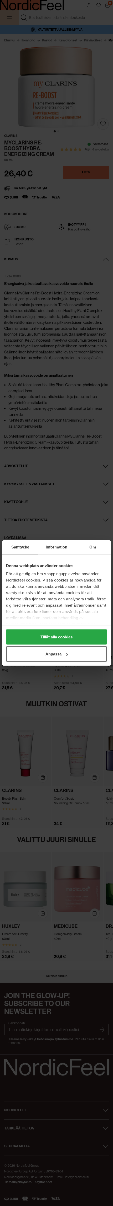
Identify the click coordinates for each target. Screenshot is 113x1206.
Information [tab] (56, 547)
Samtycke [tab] (20, 547)
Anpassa (53, 654)
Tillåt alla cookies (56, 636)
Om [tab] (92, 547)
